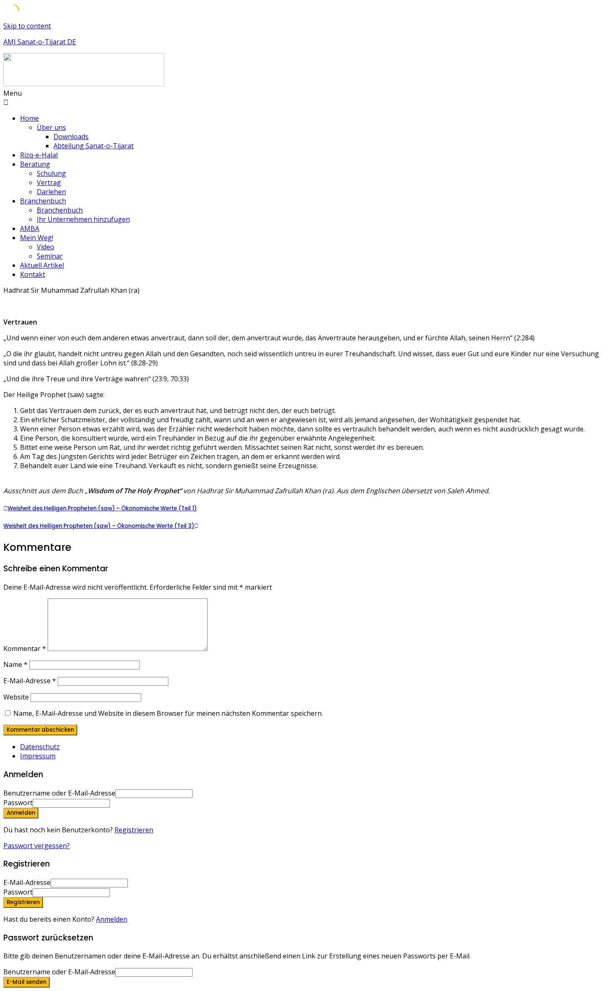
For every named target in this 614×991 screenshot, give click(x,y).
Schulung (51, 173)
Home (29, 118)
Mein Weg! (36, 237)
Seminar (50, 256)
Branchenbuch (43, 200)
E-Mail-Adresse (29, 680)
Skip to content (27, 25)
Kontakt (32, 274)
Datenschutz (40, 746)
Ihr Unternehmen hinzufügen (83, 219)
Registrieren (133, 829)
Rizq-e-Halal (39, 155)
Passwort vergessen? (36, 845)
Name (15, 664)
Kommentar (24, 648)
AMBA (29, 228)
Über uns (51, 127)
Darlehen (51, 191)
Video (45, 246)
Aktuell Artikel (42, 265)
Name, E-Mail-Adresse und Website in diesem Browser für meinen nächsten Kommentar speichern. (168, 713)
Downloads (71, 136)
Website (16, 697)
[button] (307, 98)
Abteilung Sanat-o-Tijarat (93, 145)
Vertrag (49, 182)
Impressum (38, 755)
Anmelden (111, 919)
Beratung (35, 164)
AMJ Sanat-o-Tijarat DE (39, 41)
